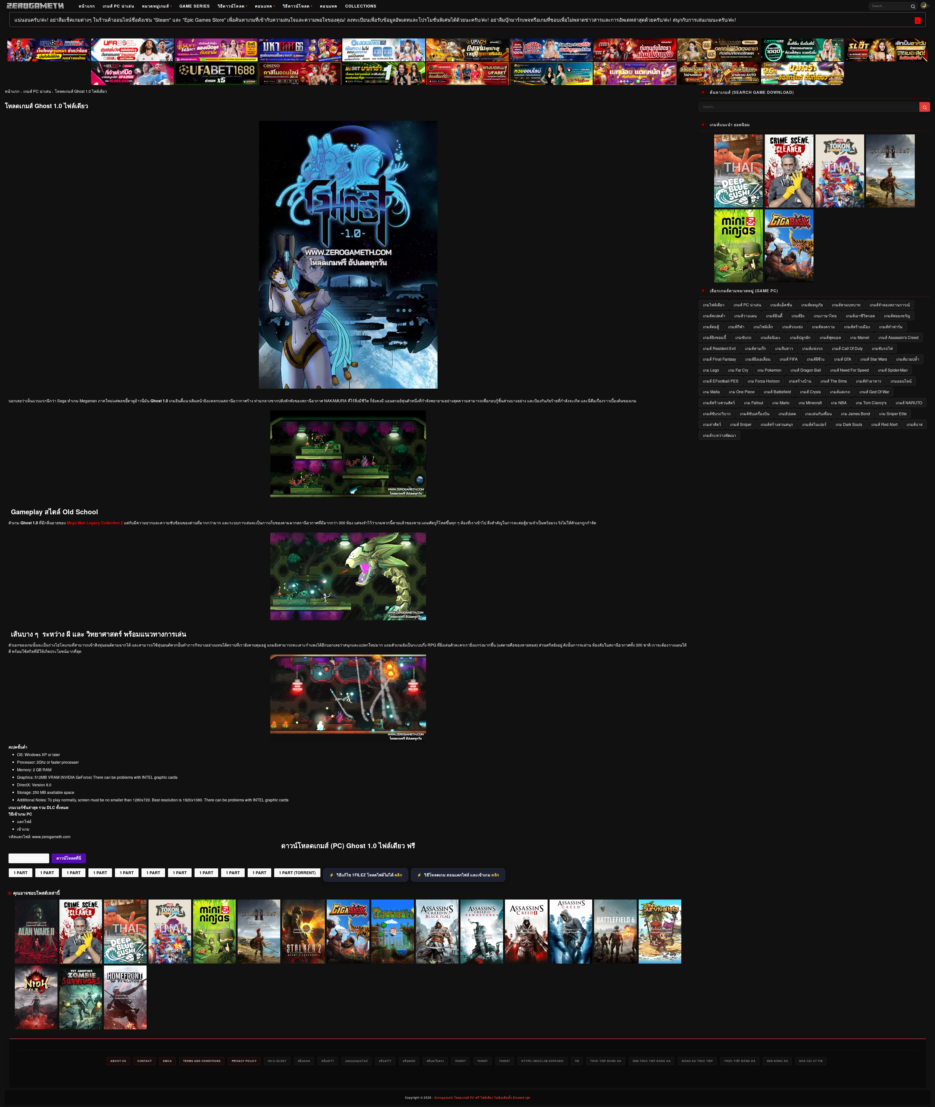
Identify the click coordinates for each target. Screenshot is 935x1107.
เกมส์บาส (915, 424)
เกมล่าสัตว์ (712, 424)
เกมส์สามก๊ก (755, 348)
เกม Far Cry (738, 370)
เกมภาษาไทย (825, 316)
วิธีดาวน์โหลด (231, 6)
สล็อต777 (327, 1061)
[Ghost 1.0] (348, 496)
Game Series (194, 6)
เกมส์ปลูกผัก (800, 337)
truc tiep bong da (605, 1061)
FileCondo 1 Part (28, 858)
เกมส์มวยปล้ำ (907, 359)
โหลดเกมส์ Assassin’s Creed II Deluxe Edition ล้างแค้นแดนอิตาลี (526, 954)
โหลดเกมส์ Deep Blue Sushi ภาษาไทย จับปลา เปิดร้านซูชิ (125, 954)
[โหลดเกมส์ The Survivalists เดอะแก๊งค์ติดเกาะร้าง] (660, 932)
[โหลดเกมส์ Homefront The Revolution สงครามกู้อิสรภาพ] (125, 998)
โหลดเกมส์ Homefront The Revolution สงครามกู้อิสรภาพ (125, 1020)
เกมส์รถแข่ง (792, 326)
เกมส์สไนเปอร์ (814, 424)
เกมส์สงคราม (823, 326)
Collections (361, 6)
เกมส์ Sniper (740, 424)
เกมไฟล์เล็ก (763, 326)
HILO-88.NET (277, 1061)
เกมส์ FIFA (789, 359)
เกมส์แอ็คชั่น (781, 305)
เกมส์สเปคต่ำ (714, 316)
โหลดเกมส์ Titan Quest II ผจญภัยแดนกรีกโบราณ (259, 956)
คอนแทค (263, 6)
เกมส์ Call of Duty (847, 348)
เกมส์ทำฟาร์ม (891, 326)
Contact (144, 1061)
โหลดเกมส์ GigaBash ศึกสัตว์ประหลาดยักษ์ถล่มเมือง (348, 954)
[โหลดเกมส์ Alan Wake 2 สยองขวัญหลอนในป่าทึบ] (36, 932)
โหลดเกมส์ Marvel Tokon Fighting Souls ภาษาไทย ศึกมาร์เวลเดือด (170, 954)
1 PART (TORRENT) (297, 872)
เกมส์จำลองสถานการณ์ (890, 305)
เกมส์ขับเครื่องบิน (754, 413)
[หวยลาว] (551, 73)
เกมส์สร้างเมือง (857, 326)
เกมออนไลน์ (901, 381)
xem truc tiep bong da (652, 1061)
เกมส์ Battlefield (777, 391)
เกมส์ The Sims (834, 381)
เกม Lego (711, 370)
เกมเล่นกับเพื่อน (818, 413)
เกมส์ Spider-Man (893, 370)
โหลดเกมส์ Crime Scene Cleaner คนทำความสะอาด (80, 954)
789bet (460, 1061)
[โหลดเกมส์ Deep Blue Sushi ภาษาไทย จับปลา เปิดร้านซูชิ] (125, 932)
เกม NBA (839, 402)
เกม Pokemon (769, 370)
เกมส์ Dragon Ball (806, 370)
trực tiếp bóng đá (740, 1061)
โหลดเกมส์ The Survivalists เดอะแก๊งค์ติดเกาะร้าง (660, 954)
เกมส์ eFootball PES (721, 381)
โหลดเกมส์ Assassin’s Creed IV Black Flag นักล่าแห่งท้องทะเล (437, 954)
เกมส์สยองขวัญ (897, 316)
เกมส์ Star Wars (873, 359)
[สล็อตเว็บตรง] (635, 73)
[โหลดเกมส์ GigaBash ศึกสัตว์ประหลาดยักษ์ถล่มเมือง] (348, 932)
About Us (118, 1061)
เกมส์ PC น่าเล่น (118, 6)
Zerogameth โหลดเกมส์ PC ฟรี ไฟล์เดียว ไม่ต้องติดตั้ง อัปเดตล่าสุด (482, 1097)
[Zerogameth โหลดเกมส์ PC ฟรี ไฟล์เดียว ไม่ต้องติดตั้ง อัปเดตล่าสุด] (35, 6)
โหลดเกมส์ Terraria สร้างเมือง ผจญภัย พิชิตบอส (392, 956)
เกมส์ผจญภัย (812, 305)
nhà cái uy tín (811, 1061)
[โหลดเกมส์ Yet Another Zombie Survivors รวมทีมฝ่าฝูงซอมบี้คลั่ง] (80, 998)
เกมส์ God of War (874, 391)
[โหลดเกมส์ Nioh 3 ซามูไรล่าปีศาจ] (36, 998)
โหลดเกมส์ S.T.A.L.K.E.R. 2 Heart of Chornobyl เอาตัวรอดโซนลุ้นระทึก (303, 954)
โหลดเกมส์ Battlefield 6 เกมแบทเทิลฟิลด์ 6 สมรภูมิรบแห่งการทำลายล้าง (615, 954)
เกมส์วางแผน (745, 316)
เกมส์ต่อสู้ (711, 326)
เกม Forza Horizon (764, 381)
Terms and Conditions (202, 1061)
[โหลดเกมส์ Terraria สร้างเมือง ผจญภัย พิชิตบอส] (392, 932)
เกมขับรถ (743, 337)
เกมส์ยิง (798, 316)
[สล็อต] (718, 73)
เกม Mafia (711, 391)
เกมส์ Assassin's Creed (898, 337)
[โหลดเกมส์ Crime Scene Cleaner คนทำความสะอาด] (80, 932)
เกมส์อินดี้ (774, 316)
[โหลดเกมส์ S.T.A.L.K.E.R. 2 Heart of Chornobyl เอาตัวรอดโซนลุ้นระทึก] (303, 932)
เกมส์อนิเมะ (771, 337)
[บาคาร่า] (383, 73)
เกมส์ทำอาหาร (868, 381)
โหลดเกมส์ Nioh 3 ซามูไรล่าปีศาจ (36, 1022)
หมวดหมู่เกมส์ (155, 6)
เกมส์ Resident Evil (719, 348)
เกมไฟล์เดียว (713, 305)
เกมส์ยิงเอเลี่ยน (757, 359)
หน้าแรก (87, 6)
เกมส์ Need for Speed (849, 370)
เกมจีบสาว (784, 348)
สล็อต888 (409, 1061)
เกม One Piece (742, 391)
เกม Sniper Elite (893, 413)
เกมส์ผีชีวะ (816, 359)
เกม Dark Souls (849, 424)
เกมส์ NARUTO (909, 402)
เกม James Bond (855, 413)
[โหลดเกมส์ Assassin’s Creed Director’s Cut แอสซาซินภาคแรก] (571, 932)
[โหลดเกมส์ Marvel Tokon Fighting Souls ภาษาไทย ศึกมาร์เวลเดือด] (170, 932)
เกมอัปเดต (787, 413)
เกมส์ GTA (842, 359)
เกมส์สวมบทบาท (846, 305)
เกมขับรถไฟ (882, 348)
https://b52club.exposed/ (542, 1061)
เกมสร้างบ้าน (800, 381)
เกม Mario (780, 402)
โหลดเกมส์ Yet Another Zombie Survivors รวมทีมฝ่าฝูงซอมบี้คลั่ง (81, 1020)
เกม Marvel (859, 337)
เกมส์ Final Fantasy (719, 359)
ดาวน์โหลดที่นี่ (68, 858)
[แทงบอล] (467, 73)
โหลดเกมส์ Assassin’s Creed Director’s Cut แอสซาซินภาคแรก (571, 954)
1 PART (21, 872)
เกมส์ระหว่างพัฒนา (719, 435)
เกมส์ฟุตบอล (830, 337)
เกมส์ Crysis (810, 391)
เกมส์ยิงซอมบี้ (714, 337)
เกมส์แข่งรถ (812, 348)
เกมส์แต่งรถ (840, 391)
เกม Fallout (753, 402)
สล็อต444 (304, 1061)
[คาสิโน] (300, 73)
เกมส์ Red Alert (884, 424)
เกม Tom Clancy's (871, 402)
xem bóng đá (777, 1061)
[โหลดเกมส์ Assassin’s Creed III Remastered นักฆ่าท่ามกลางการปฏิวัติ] (481, 932)
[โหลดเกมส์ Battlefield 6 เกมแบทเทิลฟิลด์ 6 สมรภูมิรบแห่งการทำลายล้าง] (615, 932)
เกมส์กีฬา (736, 326)
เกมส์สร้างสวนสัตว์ (719, 402)
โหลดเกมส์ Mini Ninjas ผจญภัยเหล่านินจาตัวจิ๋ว (214, 956)
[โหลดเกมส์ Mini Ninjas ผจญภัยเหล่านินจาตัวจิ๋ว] (214, 932)
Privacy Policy (244, 1061)
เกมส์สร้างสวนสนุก (777, 424)
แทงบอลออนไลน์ (356, 1061)
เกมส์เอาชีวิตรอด (860, 316)
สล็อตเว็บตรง (435, 1061)
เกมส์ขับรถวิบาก (717, 413)
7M (577, 1061)
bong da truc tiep (697, 1061)
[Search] (913, 6)
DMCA (167, 1061)
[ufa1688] (216, 73)
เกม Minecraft (810, 402)
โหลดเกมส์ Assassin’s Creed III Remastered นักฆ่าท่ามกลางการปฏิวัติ (482, 954)
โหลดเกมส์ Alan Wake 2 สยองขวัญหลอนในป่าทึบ (36, 956)
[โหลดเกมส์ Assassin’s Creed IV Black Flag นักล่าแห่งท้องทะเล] (437, 932)
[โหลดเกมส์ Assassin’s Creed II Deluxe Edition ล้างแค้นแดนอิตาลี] (526, 932)
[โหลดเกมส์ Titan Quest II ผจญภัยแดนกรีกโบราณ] (259, 932)
